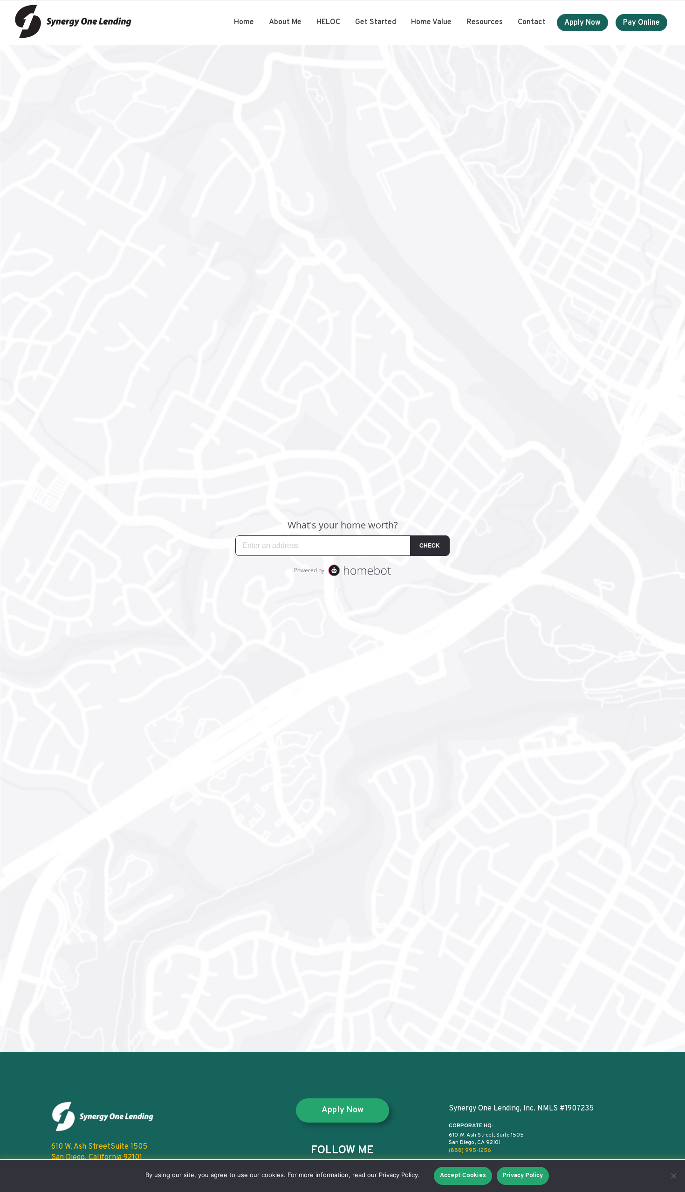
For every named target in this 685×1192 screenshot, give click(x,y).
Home (244, 22)
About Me (285, 22)
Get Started (375, 22)
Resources (484, 22)
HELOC (328, 22)
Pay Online (641, 22)
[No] (673, 1175)
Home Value (431, 22)
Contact (532, 22)
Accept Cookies (463, 1175)
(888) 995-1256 (470, 1150)
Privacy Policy (523, 1175)
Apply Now (582, 22)
